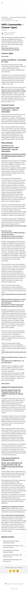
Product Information (7, 19)
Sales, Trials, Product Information (18, 17)
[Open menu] (25, 2)
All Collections (4, 17)
